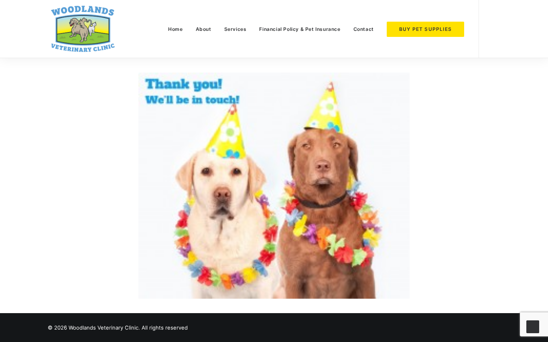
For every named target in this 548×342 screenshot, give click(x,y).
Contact (363, 29)
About (203, 29)
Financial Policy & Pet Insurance (299, 29)
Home (175, 29)
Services (235, 29)
